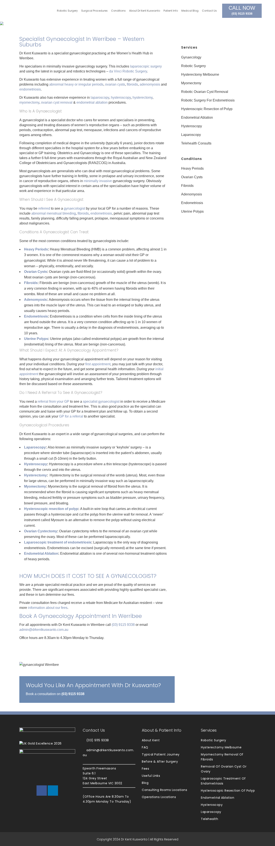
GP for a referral (71, 416)
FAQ (145, 747)
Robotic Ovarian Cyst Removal (204, 92)
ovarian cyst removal (56, 102)
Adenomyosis (35, 299)
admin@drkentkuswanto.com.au (43, 629)
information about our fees (47, 608)
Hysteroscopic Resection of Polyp (206, 109)
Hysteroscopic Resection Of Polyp (228, 790)
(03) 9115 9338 (123, 624)
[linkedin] (53, 790)
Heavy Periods (36, 249)
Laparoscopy (35, 447)
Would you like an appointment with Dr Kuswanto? (93, 685)
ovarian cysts (115, 84)
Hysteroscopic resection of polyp (51, 509)
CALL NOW (242, 10)
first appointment (97, 364)
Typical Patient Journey (161, 754)
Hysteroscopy (35, 464)
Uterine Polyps (36, 339)
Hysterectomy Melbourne (200, 74)
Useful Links (151, 776)
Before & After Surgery (160, 761)
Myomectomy (35, 486)
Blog (145, 783)
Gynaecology (191, 57)
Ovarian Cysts (35, 271)
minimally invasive (98, 181)
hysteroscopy (121, 97)
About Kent (151, 740)
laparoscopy (100, 97)
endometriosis (30, 89)
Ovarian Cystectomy (40, 531)
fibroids (132, 84)
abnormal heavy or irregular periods (76, 84)
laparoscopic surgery (146, 66)
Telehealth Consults (196, 143)
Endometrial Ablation (41, 553)
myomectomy (29, 102)
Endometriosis (36, 316)
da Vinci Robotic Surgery (128, 71)
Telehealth (209, 819)
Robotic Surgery (193, 66)
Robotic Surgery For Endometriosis (208, 100)
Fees (145, 768)
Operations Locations (159, 797)
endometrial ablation (92, 102)
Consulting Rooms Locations (164, 790)
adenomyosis (150, 84)
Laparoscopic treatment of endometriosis (57, 542)
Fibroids (31, 283)
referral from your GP (53, 401)
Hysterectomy (35, 475)
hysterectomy (143, 97)
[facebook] (42, 790)
